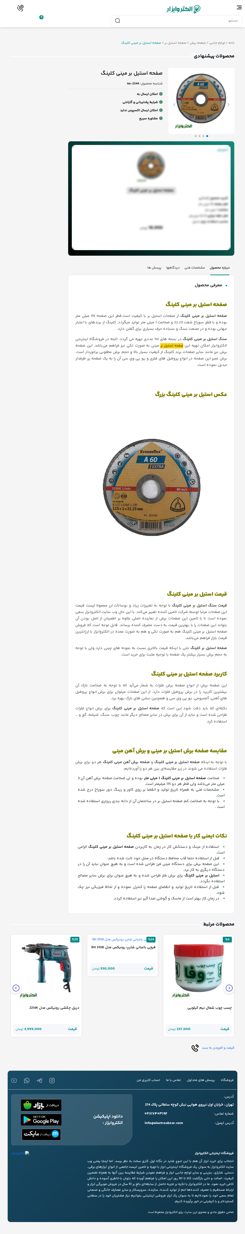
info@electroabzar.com (164, 1123)
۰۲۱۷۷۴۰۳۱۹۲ (156, 1114)
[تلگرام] (39, 1080)
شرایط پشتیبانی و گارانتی (140, 102)
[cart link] (38, 20)
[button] (229, 988)
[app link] (41, 1105)
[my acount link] (27, 20)
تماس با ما (173, 1080)
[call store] (20, 8)
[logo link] (122, 9)
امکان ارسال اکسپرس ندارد (139, 110)
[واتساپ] (26, 1080)
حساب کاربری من (148, 1080)
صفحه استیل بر (175, 43)
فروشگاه (227, 1080)
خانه (231, 43)
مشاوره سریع (148, 118)
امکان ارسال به (147, 94)
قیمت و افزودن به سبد (217, 1048)
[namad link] (20, 1153)
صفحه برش (198, 43)
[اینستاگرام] (52, 1080)
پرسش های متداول (201, 1080)
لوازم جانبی (217, 43)
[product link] (199, 970)
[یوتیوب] (14, 1080)
